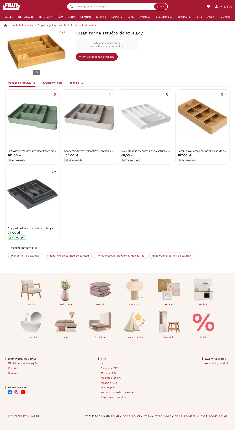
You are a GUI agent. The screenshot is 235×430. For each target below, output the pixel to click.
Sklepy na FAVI (109, 368)
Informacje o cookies (113, 397)
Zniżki (203, 337)
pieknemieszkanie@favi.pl (27, 363)
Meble (31, 304)
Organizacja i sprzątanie (52, 25)
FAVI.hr (158, 415)
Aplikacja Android (219, 363)
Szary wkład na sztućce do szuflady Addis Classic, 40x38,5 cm (46, 228)
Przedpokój (169, 337)
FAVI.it (168, 415)
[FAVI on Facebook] (10, 392)
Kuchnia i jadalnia (22, 25)
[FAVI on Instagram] (16, 392)
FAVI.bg (203, 415)
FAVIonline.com (17, 415)
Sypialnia (100, 337)
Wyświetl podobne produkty (96, 56)
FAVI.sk (126, 415)
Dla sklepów (108, 387)
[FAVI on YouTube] (23, 392)
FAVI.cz (115, 415)
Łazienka (31, 337)
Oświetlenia (135, 304)
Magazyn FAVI (109, 382)
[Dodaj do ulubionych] (54, 94)
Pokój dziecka (135, 337)
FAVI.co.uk (190, 415)
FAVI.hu (147, 415)
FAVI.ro (136, 415)
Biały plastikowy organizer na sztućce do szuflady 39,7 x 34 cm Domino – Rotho (170, 150)
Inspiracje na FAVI (111, 377)
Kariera (12, 373)
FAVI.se (178, 415)
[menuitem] (9, 17)
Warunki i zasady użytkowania (119, 392)
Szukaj (160, 6)
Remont (169, 304)
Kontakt (12, 368)
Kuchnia (203, 304)
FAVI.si (223, 415)
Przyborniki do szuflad (84, 25)
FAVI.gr (213, 415)
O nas (104, 363)
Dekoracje (66, 304)
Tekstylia (100, 304)
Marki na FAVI (109, 373)
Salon (66, 337)
